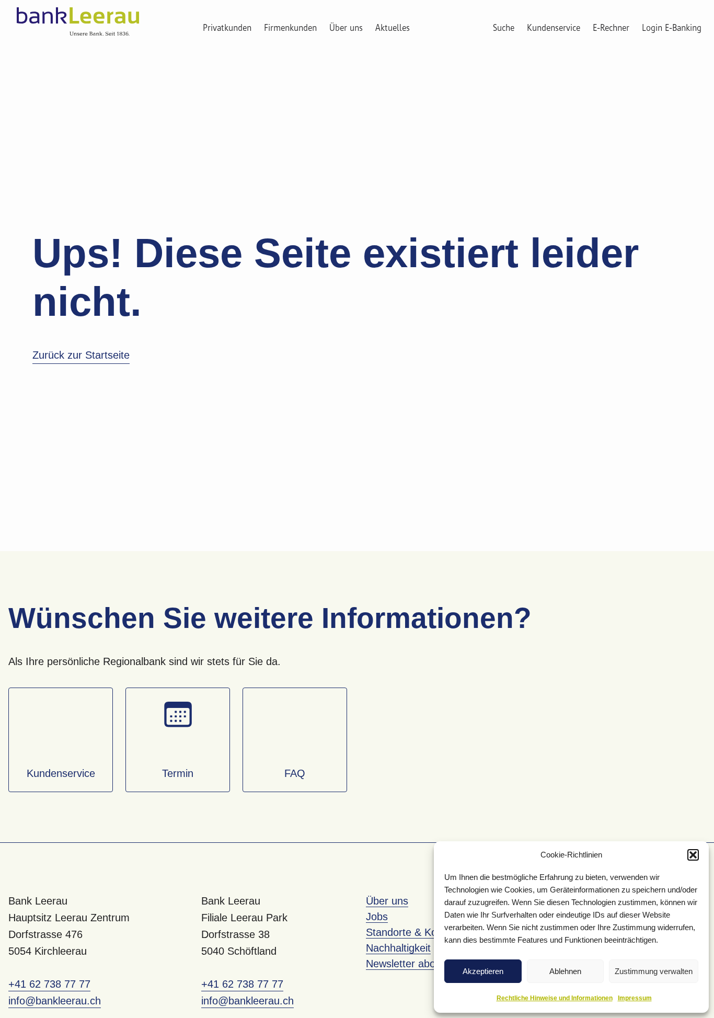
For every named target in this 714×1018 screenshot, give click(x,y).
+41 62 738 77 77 (49, 984)
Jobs (377, 916)
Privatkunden (227, 28)
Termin (177, 773)
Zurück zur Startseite (81, 355)
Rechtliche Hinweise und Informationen (555, 998)
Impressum (635, 998)
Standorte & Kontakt (413, 932)
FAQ (294, 773)
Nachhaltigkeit (398, 948)
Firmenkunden (290, 28)
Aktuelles (392, 28)
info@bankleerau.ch (54, 1000)
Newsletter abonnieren (418, 963)
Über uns (346, 28)
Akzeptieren (483, 971)
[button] (693, 855)
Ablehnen (565, 971)
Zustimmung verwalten (654, 971)
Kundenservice (61, 773)
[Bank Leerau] (78, 21)
